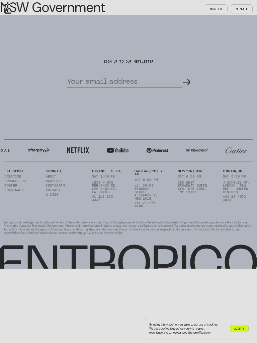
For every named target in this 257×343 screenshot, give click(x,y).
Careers (53, 181)
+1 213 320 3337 (102, 198)
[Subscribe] (186, 80)
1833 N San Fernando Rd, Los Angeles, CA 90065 (104, 187)
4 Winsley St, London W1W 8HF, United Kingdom (236, 187)
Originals (13, 190)
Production (14, 181)
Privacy (53, 190)
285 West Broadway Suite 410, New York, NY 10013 (192, 187)
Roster (10, 185)
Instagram (55, 185)
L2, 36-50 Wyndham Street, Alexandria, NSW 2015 (146, 192)
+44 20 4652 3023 (234, 198)
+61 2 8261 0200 (145, 204)
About (51, 176)
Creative (12, 176)
